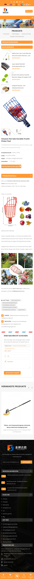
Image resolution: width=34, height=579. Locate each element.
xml (4, 511)
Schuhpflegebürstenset (9, 530)
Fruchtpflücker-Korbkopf (9, 310)
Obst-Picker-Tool (15, 300)
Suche (28, 11)
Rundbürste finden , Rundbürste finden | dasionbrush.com (17, 482)
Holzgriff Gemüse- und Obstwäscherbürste (18, 87)
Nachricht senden (13, 373)
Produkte (5, 502)
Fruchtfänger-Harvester (9, 305)
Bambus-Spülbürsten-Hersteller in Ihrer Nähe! (19, 475)
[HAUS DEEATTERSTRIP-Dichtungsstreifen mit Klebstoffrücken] (6, 67)
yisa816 (6, 565)
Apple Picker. (21, 310)
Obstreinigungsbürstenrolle (10, 536)
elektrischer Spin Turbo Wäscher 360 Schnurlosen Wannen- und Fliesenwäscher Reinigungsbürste (22, 54)
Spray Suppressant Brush (9, 539)
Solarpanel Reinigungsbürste (10, 527)
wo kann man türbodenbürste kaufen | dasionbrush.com (17, 489)
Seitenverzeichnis (7, 514)
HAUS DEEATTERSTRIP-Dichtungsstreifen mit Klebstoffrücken (18, 65)
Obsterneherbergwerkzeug (10, 303)
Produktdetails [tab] (9, 176)
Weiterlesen (16, 58)
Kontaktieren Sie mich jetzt (10, 166)
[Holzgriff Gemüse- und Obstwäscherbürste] (6, 88)
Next (32, 387)
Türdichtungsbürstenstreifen (10, 524)
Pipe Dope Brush (7, 542)
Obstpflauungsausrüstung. (10, 307)
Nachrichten (6, 505)
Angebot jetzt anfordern (17, 576)
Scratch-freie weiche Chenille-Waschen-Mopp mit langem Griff (21, 76)
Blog (4, 517)
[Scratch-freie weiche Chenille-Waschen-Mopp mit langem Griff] (6, 78)
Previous (28, 387)
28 (3, 489)
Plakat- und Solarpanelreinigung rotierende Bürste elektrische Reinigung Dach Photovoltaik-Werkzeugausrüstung (17, 426)
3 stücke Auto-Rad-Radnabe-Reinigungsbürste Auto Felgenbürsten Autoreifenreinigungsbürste (14, 324)
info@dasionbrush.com (18, 291)
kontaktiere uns (7, 508)
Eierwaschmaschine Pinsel (9, 533)
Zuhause (7, 34)
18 (3, 476)
